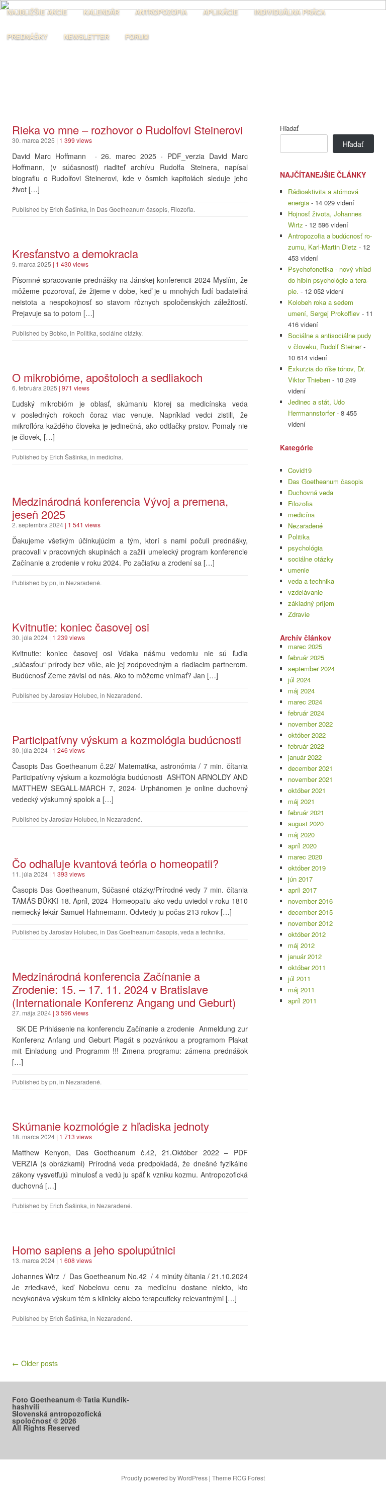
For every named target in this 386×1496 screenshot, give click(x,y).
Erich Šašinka (68, 209)
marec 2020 (305, 856)
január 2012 (305, 956)
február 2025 (306, 657)
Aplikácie (220, 12)
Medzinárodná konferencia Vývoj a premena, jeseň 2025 (120, 507)
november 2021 (310, 779)
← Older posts (35, 1363)
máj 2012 (301, 945)
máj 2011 (301, 989)
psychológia (305, 548)
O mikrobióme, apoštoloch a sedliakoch (107, 377)
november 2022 (310, 724)
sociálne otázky (120, 333)
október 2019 (307, 868)
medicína (109, 456)
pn (52, 582)
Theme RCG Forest (238, 1477)
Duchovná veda (310, 492)
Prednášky (27, 37)
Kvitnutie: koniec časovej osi (80, 627)
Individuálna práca (289, 12)
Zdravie (299, 614)
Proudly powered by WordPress (164, 1477)
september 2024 (311, 668)
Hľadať (289, 128)
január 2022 (305, 757)
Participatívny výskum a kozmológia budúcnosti (128, 739)
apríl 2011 (302, 1000)
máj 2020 (301, 834)
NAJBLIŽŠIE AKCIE (37, 12)
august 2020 (306, 823)
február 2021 (306, 812)
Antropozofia (161, 12)
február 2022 (306, 746)
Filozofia (182, 209)
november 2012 (310, 923)
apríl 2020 (302, 845)
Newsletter (86, 37)
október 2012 (307, 934)
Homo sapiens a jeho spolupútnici (93, 1249)
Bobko (58, 333)
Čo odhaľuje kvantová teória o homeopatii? (115, 863)
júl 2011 (299, 978)
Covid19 (300, 470)
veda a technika (202, 931)
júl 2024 (299, 679)
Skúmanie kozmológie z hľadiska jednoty (110, 1126)
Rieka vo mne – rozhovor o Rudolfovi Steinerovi (127, 129)
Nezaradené (83, 582)
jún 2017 (300, 879)
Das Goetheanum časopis (131, 209)
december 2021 (310, 768)
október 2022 (307, 735)
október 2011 (307, 967)
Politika (86, 333)
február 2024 (306, 713)
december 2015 (310, 912)
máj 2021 (301, 801)
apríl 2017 (302, 890)
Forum (137, 37)
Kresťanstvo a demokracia (75, 253)
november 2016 (310, 901)
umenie (298, 570)
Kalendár (101, 12)
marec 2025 (305, 646)
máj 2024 (301, 690)
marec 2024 (305, 701)
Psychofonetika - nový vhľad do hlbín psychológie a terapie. (329, 280)
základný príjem (311, 603)
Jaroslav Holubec (73, 695)
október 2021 (307, 790)
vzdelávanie (305, 592)
